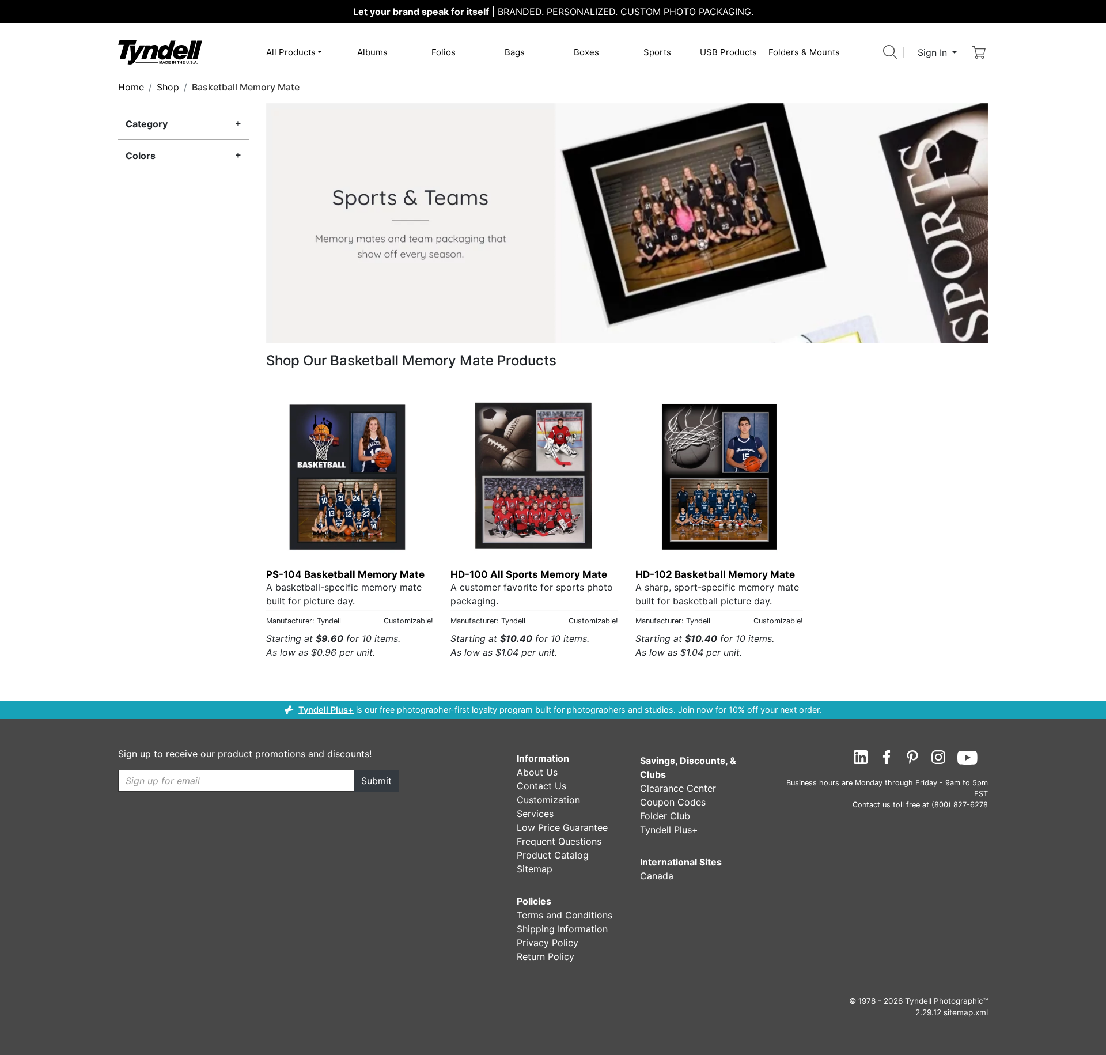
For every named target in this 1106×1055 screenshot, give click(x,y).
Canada (656, 876)
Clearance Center (678, 788)
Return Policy (545, 956)
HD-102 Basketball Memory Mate (715, 574)
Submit (376, 780)
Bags (515, 52)
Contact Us (541, 786)
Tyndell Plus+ (326, 709)
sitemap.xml (966, 1012)
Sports (657, 52)
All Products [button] (291, 52)
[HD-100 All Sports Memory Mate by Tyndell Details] (534, 476)
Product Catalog (553, 855)
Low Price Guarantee (562, 827)
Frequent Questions (559, 841)
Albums (372, 52)
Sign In (934, 52)
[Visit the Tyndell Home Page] (160, 52)
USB (728, 52)
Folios (443, 52)
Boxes (586, 52)
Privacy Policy (547, 942)
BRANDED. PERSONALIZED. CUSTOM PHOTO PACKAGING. (553, 11)
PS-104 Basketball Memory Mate (345, 574)
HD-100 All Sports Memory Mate (528, 574)
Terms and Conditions (564, 915)
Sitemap (534, 869)
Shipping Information (562, 929)
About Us (537, 772)
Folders (804, 52)
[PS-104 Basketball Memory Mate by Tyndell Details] (350, 476)
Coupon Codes (673, 802)
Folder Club (665, 816)
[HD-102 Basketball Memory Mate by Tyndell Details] (719, 476)
